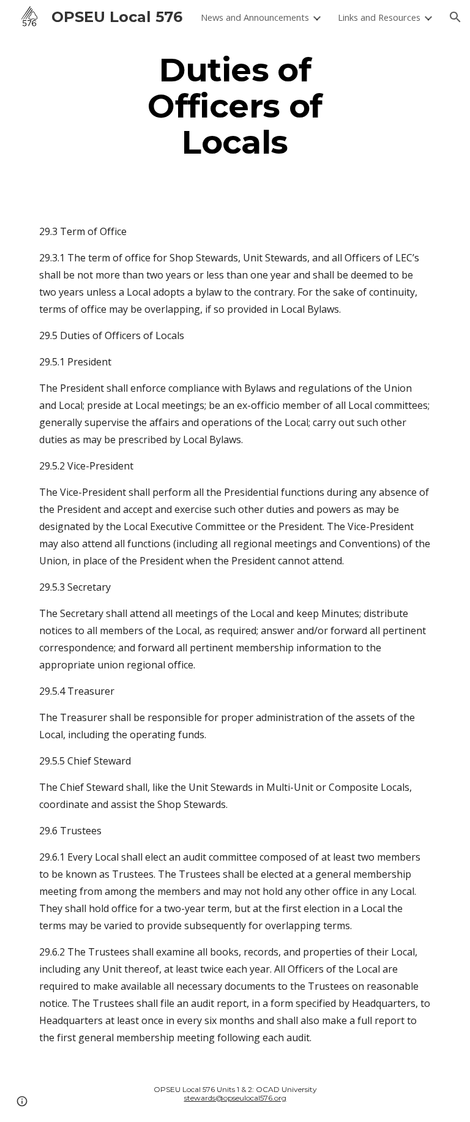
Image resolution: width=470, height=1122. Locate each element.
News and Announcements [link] (255, 17)
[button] (455, 17)
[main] (235, 105)
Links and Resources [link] (379, 17)
